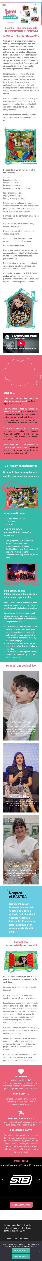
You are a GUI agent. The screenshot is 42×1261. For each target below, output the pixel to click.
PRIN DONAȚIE (21, 1094)
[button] (2, 1179)
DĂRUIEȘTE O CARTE (21, 1130)
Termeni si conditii (12, 1225)
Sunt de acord (21, 1251)
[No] (39, 1251)
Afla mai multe (21, 1256)
